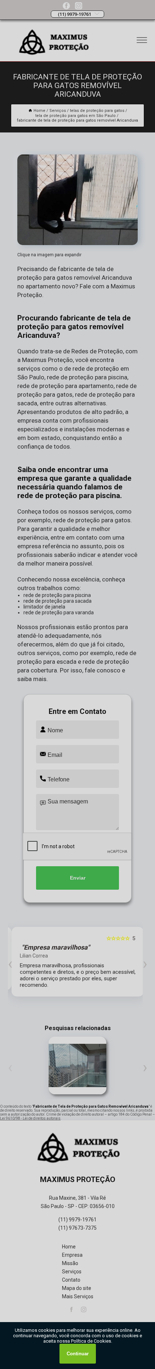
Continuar (78, 1353)
